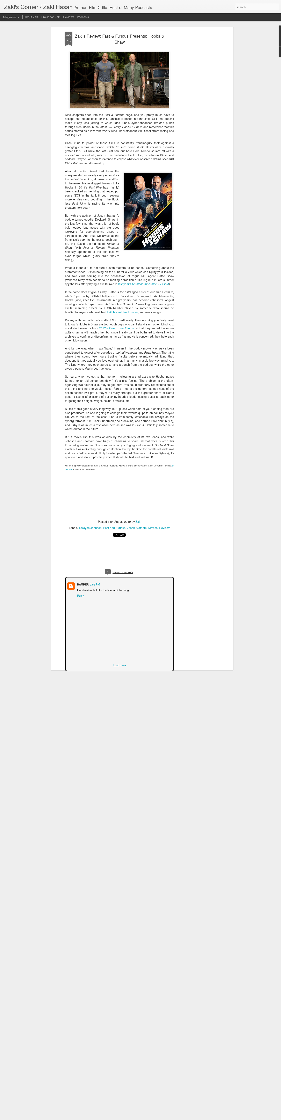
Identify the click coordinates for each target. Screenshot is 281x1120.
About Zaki (31, 17)
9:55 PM (94, 584)
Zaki (138, 522)
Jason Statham (137, 528)
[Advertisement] (196, 97)
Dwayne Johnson (90, 528)
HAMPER (82, 584)
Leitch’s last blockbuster (122, 312)
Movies (153, 528)
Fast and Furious (114, 528)
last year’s (143, 284)
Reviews (164, 528)
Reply (80, 595)
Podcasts (83, 17)
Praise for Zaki (50, 17)
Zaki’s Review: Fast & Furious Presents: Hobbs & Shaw (119, 39)
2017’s (116, 328)
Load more (119, 665)
